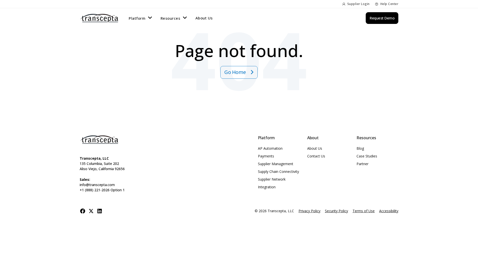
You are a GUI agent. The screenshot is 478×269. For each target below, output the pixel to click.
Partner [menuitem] (362, 163)
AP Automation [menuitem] (270, 148)
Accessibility (388, 210)
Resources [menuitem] (170, 18)
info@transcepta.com (97, 184)
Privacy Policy (309, 210)
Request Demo (382, 17)
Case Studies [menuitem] (367, 156)
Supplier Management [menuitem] (275, 163)
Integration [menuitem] (267, 187)
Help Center (389, 4)
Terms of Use (364, 210)
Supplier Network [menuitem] (272, 179)
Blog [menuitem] (360, 148)
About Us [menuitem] (204, 17)
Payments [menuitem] (266, 156)
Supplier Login (358, 4)
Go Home (235, 72)
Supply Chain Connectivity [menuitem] (278, 171)
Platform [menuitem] (137, 18)
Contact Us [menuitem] (316, 156)
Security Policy (336, 210)
